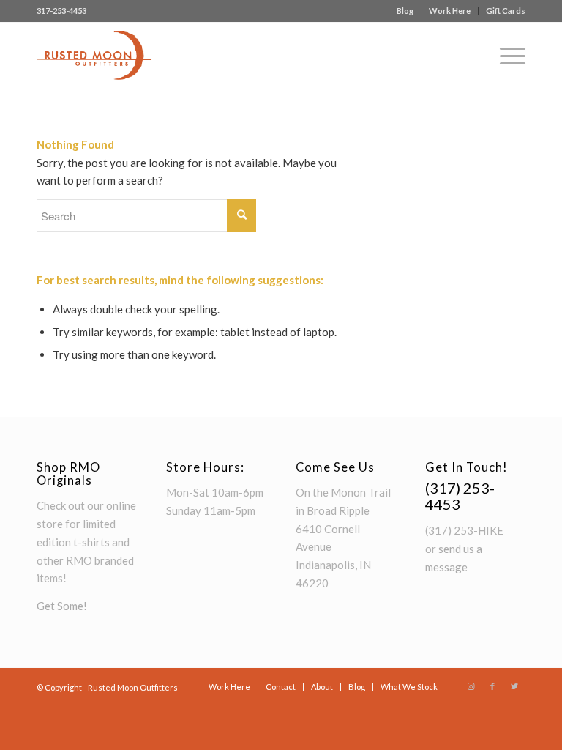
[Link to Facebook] (492, 686)
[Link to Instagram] (471, 686)
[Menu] (505, 56)
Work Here (450, 10)
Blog (405, 10)
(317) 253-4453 (460, 496)
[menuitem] (405, 11)
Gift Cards (505, 10)
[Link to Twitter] (514, 686)
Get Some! (62, 605)
